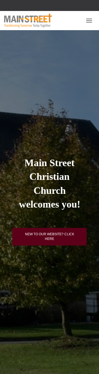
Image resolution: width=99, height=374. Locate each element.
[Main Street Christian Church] (30, 20)
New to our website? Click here (49, 236)
